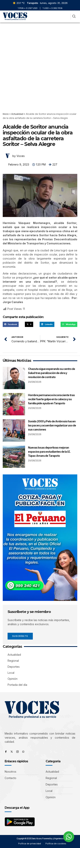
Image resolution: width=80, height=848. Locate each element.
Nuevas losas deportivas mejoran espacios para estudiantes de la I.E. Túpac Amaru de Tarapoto (49, 451)
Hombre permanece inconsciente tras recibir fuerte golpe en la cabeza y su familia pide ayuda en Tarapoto (51, 399)
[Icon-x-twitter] (11, 751)
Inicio (6, 113)
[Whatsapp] (23, 751)
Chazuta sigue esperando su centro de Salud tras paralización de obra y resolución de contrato (51, 373)
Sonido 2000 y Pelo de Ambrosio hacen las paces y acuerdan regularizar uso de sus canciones (52, 425)
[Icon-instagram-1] (17, 751)
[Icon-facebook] (6, 751)
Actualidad (17, 113)
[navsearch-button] (74, 17)
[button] (66, 17)
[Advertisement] (40, 64)
